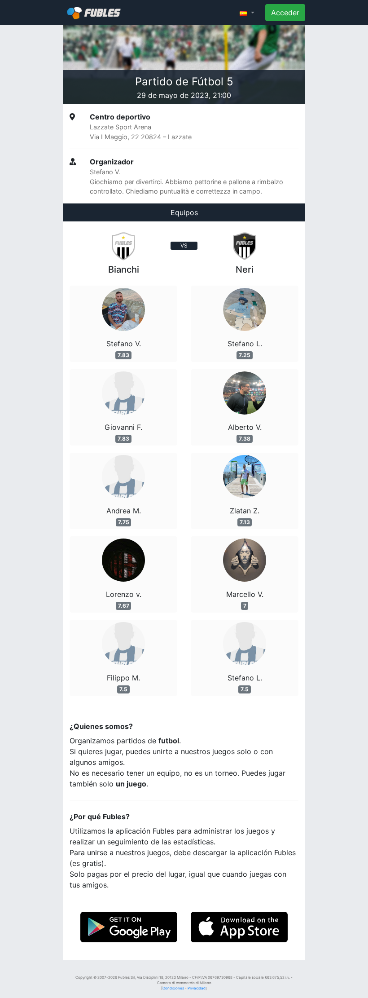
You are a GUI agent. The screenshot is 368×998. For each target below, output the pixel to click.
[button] (247, 13)
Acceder (285, 12)
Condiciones (173, 988)
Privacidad (197, 988)
